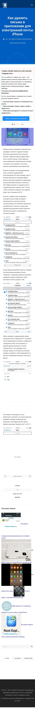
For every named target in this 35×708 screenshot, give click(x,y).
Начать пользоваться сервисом (16, 118)
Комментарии (28, 658)
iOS (6, 39)
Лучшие (7, 658)
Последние (17, 658)
